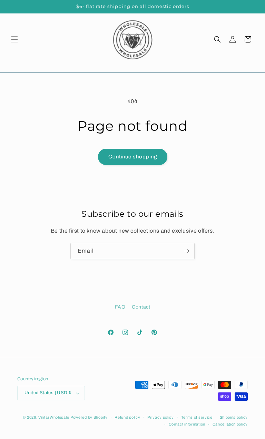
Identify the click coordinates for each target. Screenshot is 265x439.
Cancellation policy (230, 424)
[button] (14, 39)
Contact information (187, 424)
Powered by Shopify (89, 417)
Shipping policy (234, 417)
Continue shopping (132, 156)
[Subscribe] (186, 251)
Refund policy (127, 417)
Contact (141, 307)
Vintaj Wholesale (53, 417)
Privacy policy (160, 417)
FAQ (120, 307)
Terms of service (197, 417)
